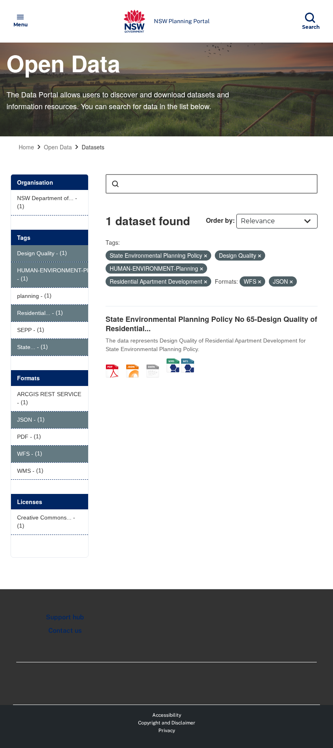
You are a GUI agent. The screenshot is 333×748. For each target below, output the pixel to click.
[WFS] (187, 362)
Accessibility (166, 715)
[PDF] (115, 362)
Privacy (166, 730)
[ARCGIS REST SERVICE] (155, 362)
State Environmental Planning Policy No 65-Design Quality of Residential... (211, 324)
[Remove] (205, 255)
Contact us (65, 630)
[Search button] (115, 184)
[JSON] (135, 362)
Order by (219, 220)
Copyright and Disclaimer (166, 723)
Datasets (93, 147)
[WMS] (172, 362)
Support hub (65, 617)
